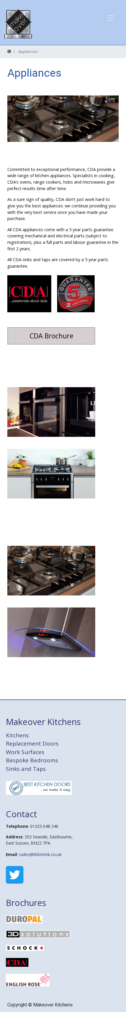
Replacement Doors (32, 743)
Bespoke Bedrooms (32, 760)
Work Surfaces (25, 752)
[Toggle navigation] (110, 18)
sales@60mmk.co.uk (40, 854)
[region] (63, 118)
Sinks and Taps (26, 769)
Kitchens (17, 735)
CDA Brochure (51, 335)
